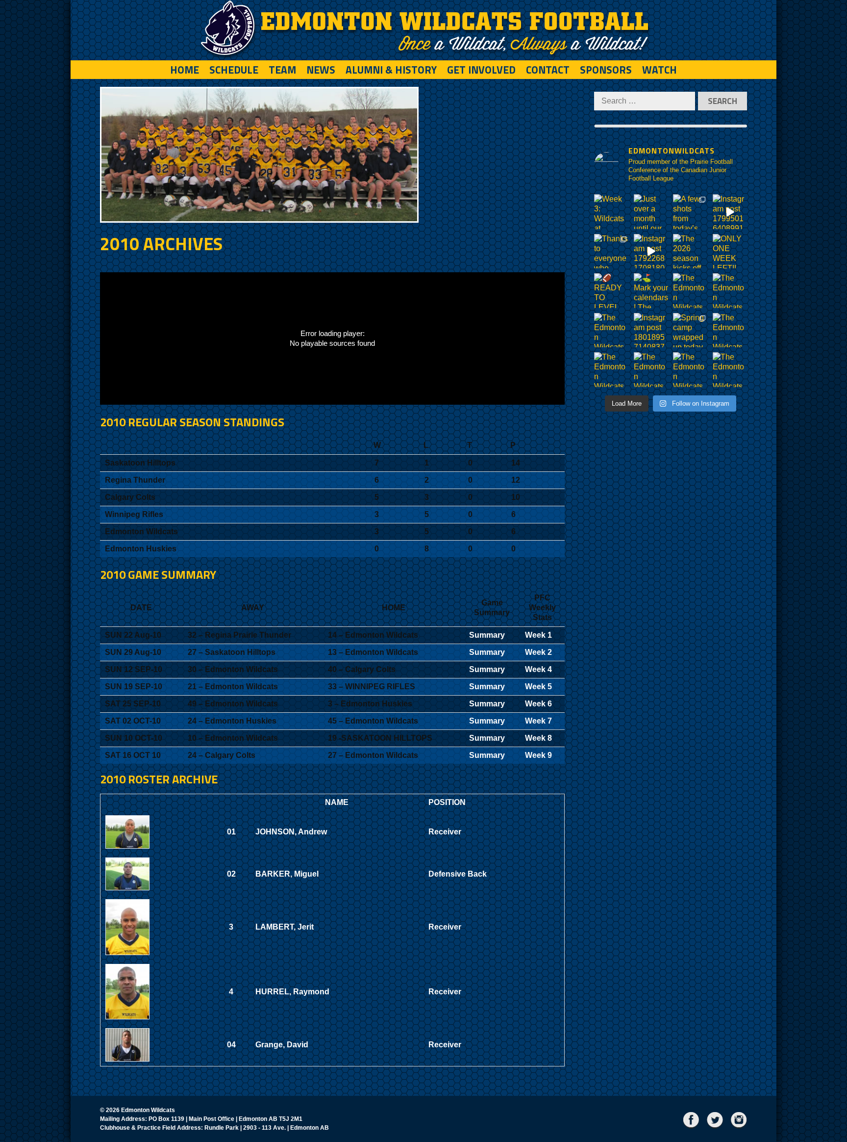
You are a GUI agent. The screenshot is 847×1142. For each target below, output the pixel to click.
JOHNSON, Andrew (291, 832)
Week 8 (538, 738)
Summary (487, 635)
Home (184, 70)
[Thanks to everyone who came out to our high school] (611, 251)
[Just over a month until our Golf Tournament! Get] (651, 211)
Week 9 (538, 755)
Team (282, 70)
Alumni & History (391, 70)
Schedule (233, 70)
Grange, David (281, 1044)
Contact (548, 70)
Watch (659, 70)
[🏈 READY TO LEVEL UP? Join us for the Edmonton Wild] (611, 290)
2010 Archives (161, 243)
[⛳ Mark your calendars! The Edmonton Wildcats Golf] (651, 290)
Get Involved (481, 70)
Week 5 (538, 686)
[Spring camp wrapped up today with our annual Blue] (690, 330)
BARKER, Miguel (287, 874)
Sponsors (606, 70)
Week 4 (538, 669)
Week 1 (538, 635)
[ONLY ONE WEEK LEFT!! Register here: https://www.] (730, 251)
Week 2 (538, 652)
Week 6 (538, 704)
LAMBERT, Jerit (284, 927)
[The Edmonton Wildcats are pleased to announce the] (690, 290)
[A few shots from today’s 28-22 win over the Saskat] (690, 211)
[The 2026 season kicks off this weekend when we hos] (690, 251)
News (320, 70)
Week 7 (538, 721)
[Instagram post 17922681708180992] (651, 251)
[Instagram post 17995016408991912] (730, 211)
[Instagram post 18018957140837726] (651, 330)
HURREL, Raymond (292, 991)
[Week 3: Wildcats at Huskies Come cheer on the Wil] (611, 211)
